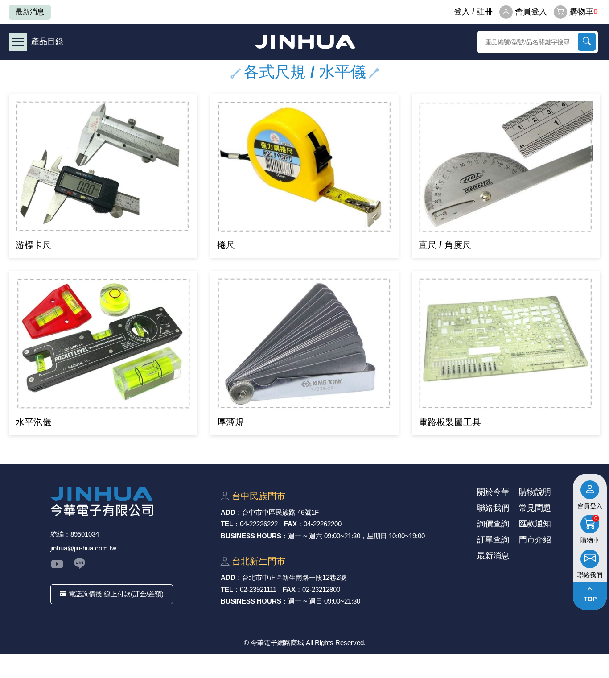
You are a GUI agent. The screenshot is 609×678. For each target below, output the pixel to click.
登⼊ (462, 11)
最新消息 (30, 12)
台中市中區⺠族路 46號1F (280, 512)
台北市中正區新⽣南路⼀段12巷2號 (294, 577)
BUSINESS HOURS (251, 536)
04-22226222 (259, 524)
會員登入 (531, 11)
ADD (228, 512)
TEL (227, 524)
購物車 (583, 11)
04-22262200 (323, 524)
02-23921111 (258, 589)
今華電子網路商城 (304, 41)
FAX (290, 524)
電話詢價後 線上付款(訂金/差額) (116, 594)
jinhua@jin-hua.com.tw (83, 548)
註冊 (485, 11)
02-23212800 (321, 589)
